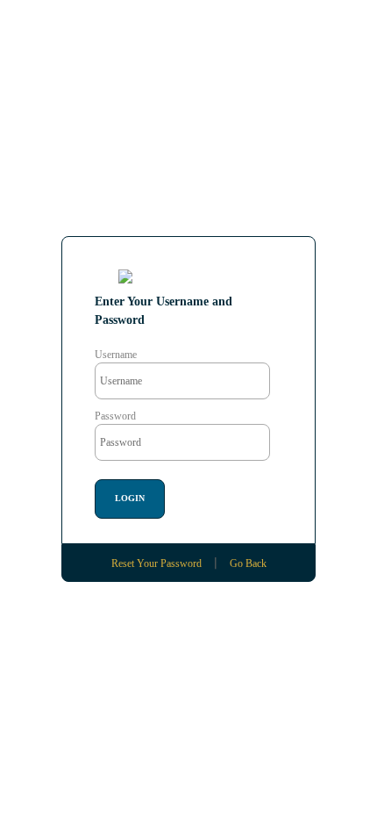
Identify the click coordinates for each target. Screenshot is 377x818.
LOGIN (130, 498)
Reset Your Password (156, 563)
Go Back (248, 563)
